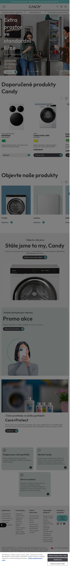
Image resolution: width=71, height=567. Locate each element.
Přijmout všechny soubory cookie (58, 555)
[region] (35, 559)
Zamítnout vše (58, 559)
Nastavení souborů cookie (58, 563)
